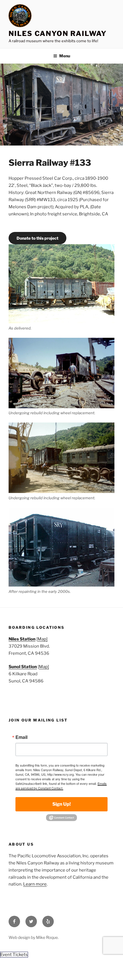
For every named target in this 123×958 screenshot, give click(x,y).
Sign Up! (61, 804)
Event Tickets (14, 954)
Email (21, 737)
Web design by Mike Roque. (34, 937)
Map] (42, 639)
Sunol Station (23, 666)
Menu (64, 55)
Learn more (35, 884)
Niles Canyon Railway (58, 33)
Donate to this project (37, 238)
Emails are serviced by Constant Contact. (61, 785)
